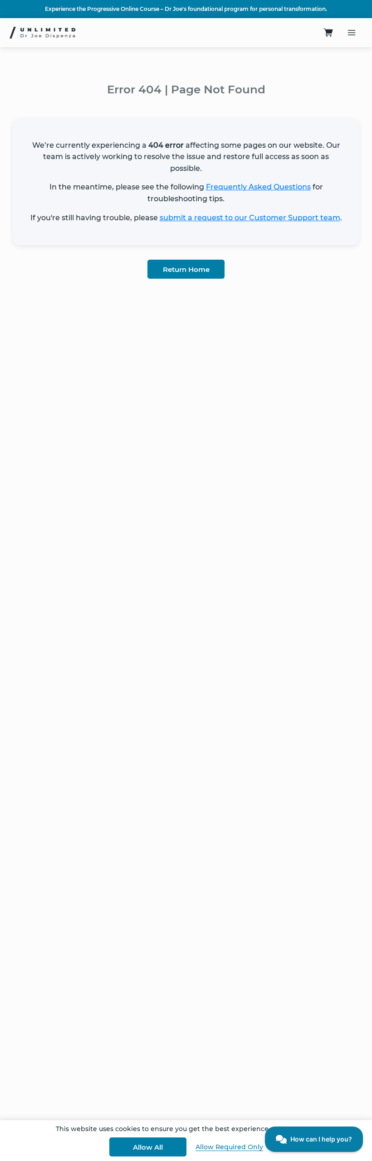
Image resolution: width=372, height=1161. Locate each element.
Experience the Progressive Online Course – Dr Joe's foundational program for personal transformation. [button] (186, 9)
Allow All (148, 1147)
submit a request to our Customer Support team (250, 217)
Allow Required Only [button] (229, 1147)
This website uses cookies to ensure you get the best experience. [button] (163, 1129)
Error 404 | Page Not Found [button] (186, 89)
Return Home (186, 269)
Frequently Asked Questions (258, 187)
